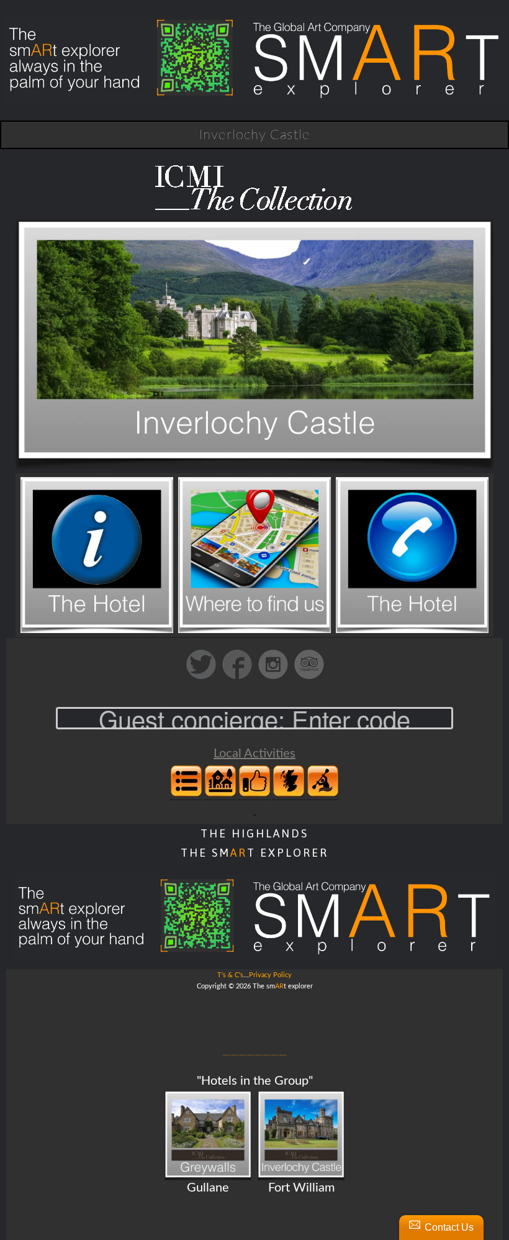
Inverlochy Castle (254, 135)
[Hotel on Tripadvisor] (309, 678)
